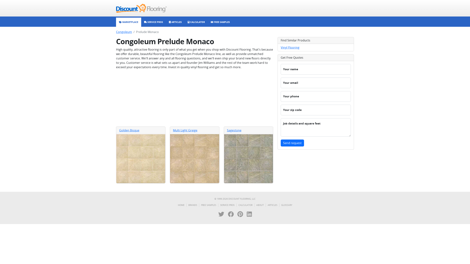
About (260, 205)
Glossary (286, 205)
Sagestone (234, 130)
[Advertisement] (194, 98)
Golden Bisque (129, 130)
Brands (192, 205)
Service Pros (227, 205)
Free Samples (208, 205)
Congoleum (124, 32)
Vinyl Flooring (290, 47)
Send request (292, 143)
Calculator (245, 205)
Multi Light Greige (185, 130)
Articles (272, 205)
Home (181, 205)
